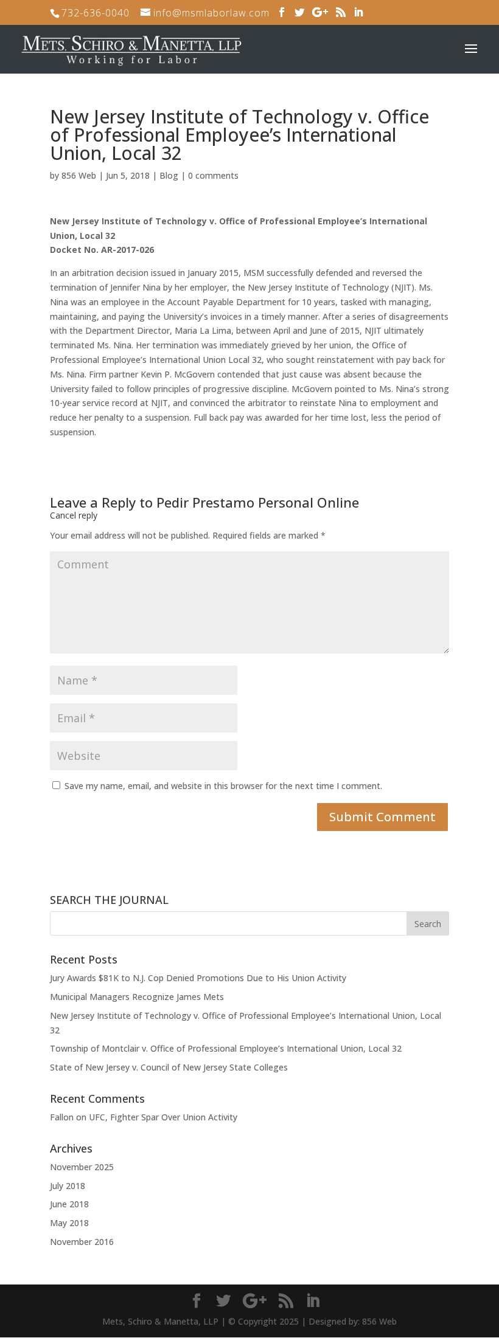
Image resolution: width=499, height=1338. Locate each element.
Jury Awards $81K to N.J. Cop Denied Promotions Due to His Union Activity (198, 978)
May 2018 (69, 1223)
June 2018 (69, 1204)
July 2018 (67, 1185)
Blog (168, 175)
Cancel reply (73, 515)
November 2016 (82, 1241)
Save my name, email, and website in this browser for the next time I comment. (223, 785)
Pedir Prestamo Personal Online (257, 502)
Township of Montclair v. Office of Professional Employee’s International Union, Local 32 (226, 1048)
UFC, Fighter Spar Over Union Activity (163, 1117)
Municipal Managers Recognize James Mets (137, 996)
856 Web (78, 175)
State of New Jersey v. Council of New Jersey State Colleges (169, 1067)
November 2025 (82, 1167)
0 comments (213, 175)
